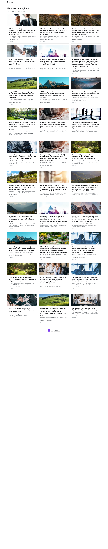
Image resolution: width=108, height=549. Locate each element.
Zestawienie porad (88, 2)
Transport (10, 2)
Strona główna (97, 2)
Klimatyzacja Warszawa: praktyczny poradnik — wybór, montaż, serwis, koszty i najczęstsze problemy (22, 309)
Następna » (57, 330)
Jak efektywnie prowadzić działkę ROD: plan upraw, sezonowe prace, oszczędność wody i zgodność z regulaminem (85, 279)
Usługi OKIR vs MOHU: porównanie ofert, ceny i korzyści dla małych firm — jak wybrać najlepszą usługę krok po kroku (22, 279)
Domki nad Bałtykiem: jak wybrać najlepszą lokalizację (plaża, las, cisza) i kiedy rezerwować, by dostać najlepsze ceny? (85, 156)
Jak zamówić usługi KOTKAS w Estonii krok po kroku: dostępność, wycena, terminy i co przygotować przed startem (22, 187)
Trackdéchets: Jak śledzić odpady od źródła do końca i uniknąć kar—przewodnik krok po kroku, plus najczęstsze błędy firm (85, 93)
